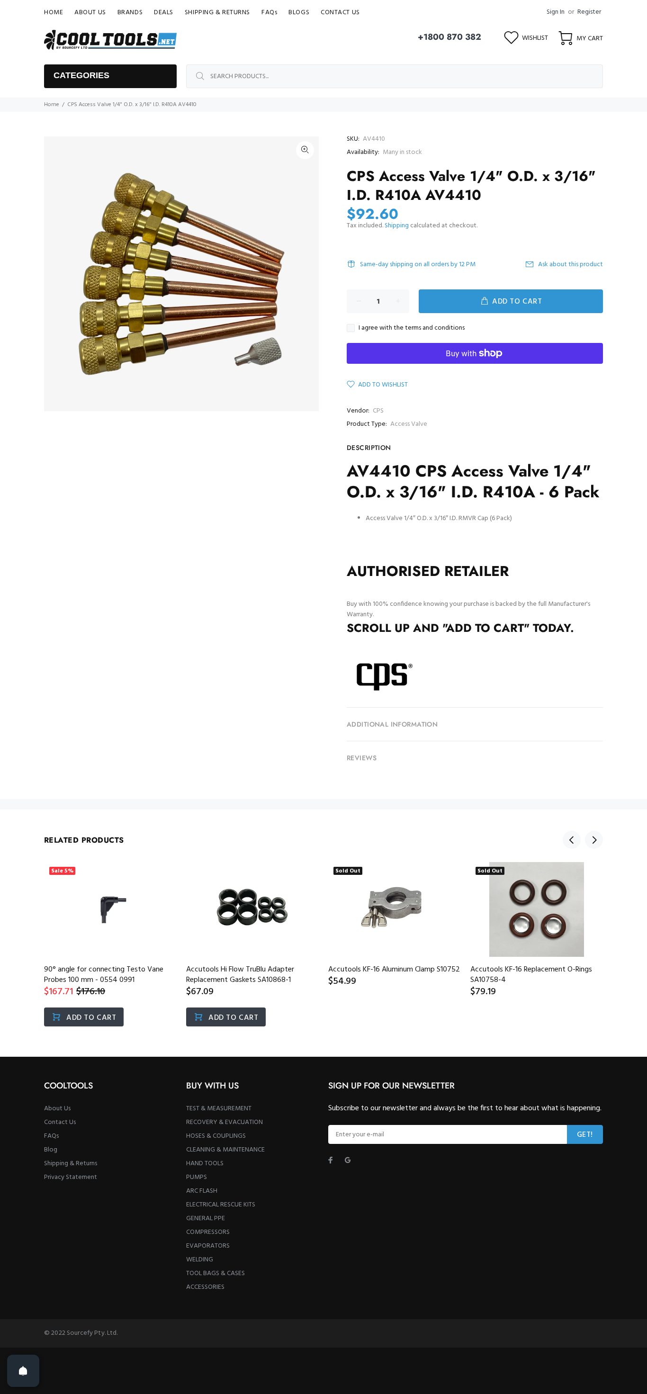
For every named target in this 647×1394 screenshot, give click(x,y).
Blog (50, 1149)
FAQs (51, 1136)
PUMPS (196, 1177)
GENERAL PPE (205, 1218)
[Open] (23, 1371)
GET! (585, 1135)
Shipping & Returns (70, 1163)
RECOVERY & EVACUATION (224, 1122)
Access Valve (408, 424)
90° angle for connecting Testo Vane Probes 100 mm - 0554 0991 (103, 974)
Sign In (556, 12)
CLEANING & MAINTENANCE (225, 1149)
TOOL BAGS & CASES (215, 1273)
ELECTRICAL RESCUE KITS (220, 1204)
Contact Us (60, 1122)
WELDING (199, 1259)
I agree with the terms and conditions (412, 328)
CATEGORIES (81, 75)
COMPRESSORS (208, 1232)
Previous (572, 840)
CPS (378, 410)
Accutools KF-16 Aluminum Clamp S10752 (394, 969)
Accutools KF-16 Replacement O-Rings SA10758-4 (531, 974)
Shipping (397, 225)
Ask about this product (570, 264)
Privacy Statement (70, 1177)
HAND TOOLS (205, 1163)
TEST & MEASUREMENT (219, 1108)
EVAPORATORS (208, 1246)
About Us (57, 1108)
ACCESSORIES (205, 1287)
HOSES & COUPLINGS (216, 1136)
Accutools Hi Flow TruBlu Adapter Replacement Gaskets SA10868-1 (240, 974)
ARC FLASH (201, 1191)
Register (589, 12)
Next (594, 840)
